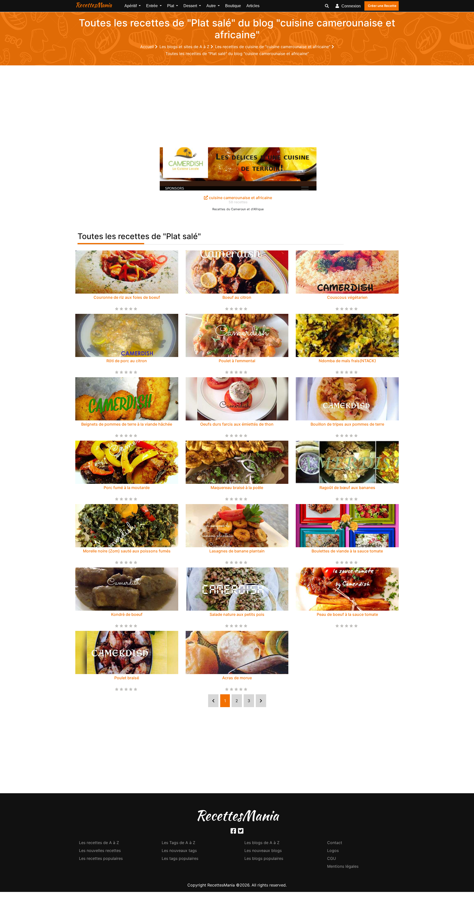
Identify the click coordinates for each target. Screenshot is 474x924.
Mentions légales (342, 866)
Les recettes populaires (101, 858)
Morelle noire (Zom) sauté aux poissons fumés (127, 550)
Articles (252, 6)
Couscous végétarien (347, 297)
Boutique (233, 6)
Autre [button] (211, 6)
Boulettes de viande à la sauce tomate (347, 550)
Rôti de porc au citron (126, 360)
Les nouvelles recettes (100, 850)
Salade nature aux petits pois (237, 614)
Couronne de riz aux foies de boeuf (127, 297)
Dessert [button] (190, 6)
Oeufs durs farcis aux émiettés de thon (237, 424)
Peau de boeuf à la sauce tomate (347, 614)
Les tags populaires (180, 858)
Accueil (147, 46)
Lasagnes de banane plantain (237, 550)
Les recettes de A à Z (99, 842)
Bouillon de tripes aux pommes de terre (347, 424)
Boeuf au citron (236, 297)
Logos (333, 850)
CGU (331, 858)
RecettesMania (93, 4)
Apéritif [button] (131, 6)
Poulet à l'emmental (237, 360)
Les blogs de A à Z (261, 842)
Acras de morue (237, 677)
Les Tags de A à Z (178, 842)
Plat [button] (171, 6)
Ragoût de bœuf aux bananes (347, 487)
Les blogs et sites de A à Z (185, 46)
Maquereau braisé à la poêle (237, 487)
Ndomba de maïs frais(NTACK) (347, 360)
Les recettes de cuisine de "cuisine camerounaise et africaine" (273, 46)
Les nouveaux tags (179, 850)
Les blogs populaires (263, 858)
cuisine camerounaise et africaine (240, 197)
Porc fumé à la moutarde (127, 487)
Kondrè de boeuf (126, 614)
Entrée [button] (152, 6)
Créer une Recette (382, 6)
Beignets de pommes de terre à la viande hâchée (126, 424)
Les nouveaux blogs (263, 850)
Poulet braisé (126, 677)
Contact (334, 842)
